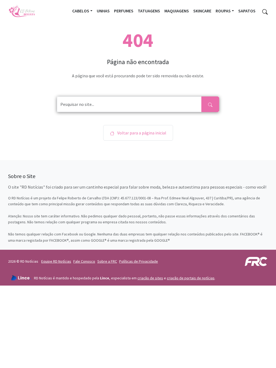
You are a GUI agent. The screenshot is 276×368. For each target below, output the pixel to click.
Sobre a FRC (107, 261)
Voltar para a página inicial (141, 133)
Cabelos (80, 10)
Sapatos (247, 10)
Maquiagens (176, 10)
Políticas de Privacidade (138, 261)
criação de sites (150, 278)
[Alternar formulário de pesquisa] (265, 11)
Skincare (202, 10)
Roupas (223, 10)
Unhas (103, 10)
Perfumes (123, 10)
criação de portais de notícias (191, 278)
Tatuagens (149, 10)
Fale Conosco (84, 261)
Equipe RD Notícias (56, 261)
